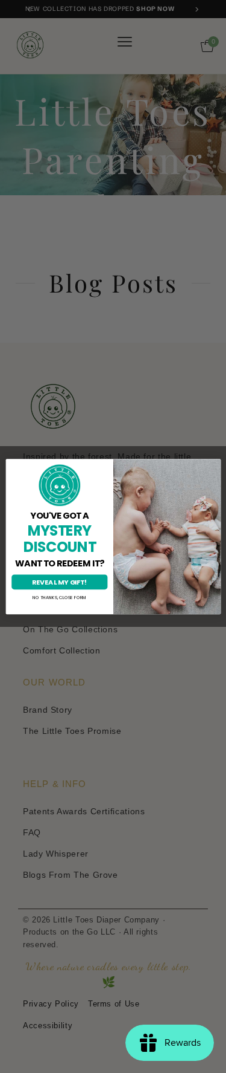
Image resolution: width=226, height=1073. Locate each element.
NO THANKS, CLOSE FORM (59, 597)
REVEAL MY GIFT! (59, 581)
